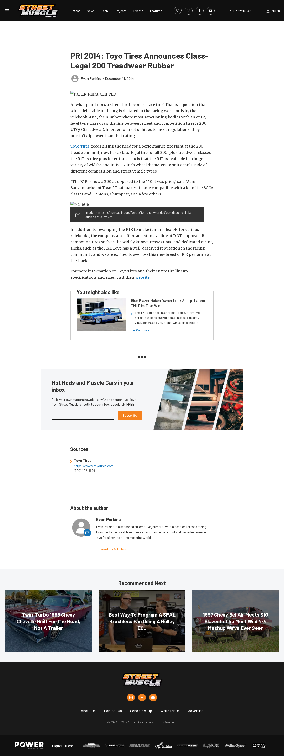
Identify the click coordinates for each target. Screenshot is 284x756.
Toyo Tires (80, 146)
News (91, 11)
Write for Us (170, 710)
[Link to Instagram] (189, 11)
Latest (75, 11)
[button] (142, 94)
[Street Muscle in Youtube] (153, 697)
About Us (88, 710)
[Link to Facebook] (200, 11)
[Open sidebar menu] (6, 10)
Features (156, 11)
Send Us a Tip (141, 710)
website (142, 277)
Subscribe (130, 415)
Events (138, 11)
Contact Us (113, 710)
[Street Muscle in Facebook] (142, 697)
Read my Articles (113, 549)
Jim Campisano (141, 330)
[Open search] (178, 10)
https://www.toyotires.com (94, 466)
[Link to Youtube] (211, 11)
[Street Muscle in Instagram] (131, 697)
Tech (104, 11)
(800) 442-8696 (84, 470)
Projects (121, 11)
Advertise (195, 710)
